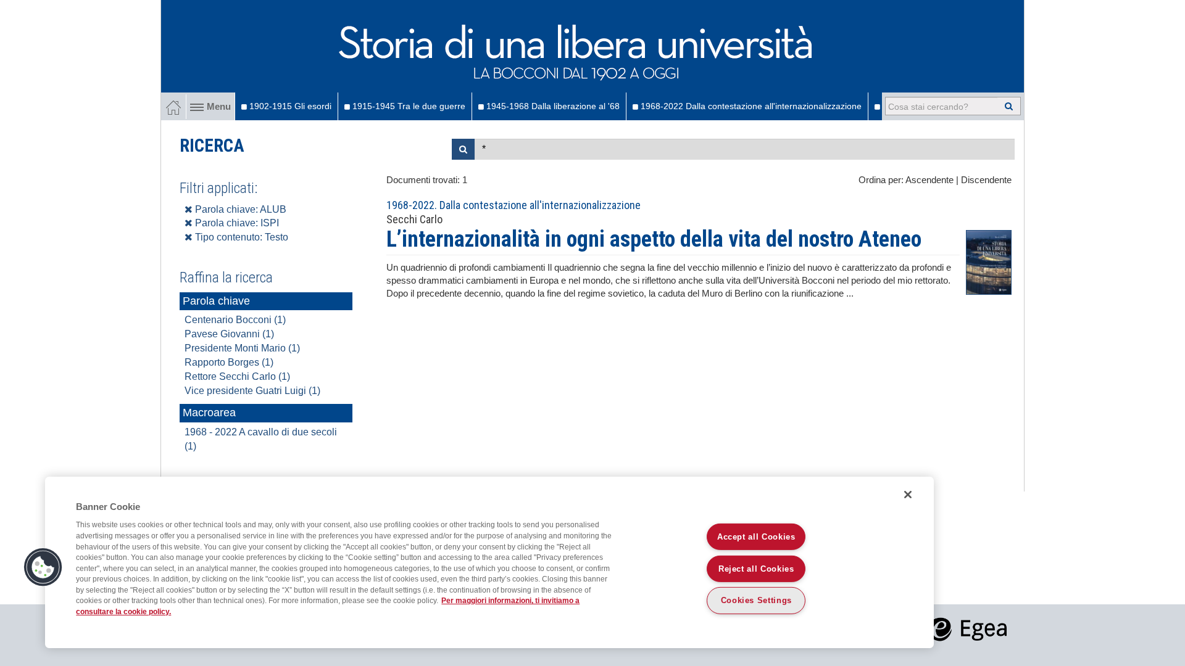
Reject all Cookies (756, 568)
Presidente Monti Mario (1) (242, 348)
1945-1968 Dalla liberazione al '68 (552, 106)
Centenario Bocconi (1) (235, 319)
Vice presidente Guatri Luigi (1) (252, 390)
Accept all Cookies (756, 536)
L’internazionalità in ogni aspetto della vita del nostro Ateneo (653, 239)
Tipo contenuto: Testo (240, 237)
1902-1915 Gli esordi (289, 106)
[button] (43, 567)
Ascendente (929, 180)
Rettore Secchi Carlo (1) (237, 376)
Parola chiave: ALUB (239, 209)
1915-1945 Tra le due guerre (407, 106)
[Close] (907, 494)
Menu (219, 107)
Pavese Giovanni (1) (229, 334)
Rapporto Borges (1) (229, 362)
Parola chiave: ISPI (236, 223)
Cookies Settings (756, 600)
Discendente (986, 180)
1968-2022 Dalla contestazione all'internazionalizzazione (750, 106)
